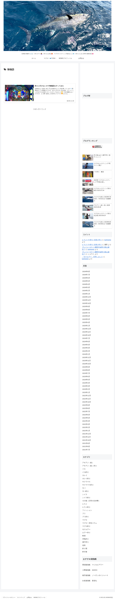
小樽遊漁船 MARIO (89, 570)
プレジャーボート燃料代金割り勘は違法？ (95, 248)
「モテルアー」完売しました (92, 257)
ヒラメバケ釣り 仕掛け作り (92, 240)
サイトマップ (21, 597)
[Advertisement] (40, 76)
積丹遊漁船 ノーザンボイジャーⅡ (95, 575)
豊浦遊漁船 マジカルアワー (92, 565)
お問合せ (29, 597)
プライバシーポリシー (9, 597)
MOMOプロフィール (39, 597)
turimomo (107, 240)
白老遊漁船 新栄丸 (89, 581)
